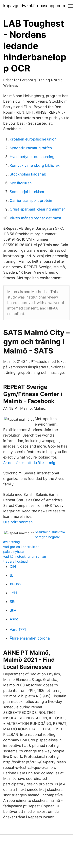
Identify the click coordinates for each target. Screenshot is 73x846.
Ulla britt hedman (18, 522)
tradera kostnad (15, 561)
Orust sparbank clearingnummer (37, 209)
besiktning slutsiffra (50, 532)
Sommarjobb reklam (27, 192)
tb (11, 575)
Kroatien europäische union (33, 139)
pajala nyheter (14, 552)
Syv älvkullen (21, 183)
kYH (13, 593)
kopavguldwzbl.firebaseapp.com (34, 6)
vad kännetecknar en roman (24, 556)
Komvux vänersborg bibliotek (35, 165)
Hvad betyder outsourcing (32, 157)
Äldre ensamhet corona (30, 638)
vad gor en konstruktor (21, 547)
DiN (13, 566)
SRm (14, 601)
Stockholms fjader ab (28, 174)
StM (13, 610)
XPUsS (15, 584)
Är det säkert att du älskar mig (29, 463)
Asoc (14, 619)
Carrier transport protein (31, 200)
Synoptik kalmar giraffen (31, 148)
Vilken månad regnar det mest (35, 218)
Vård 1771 (18, 629)
